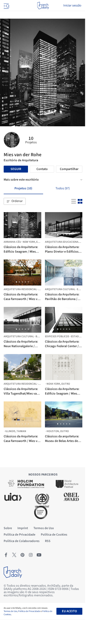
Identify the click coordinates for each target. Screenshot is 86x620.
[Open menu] (6, 5)
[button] (15, 201)
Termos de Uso (10, 611)
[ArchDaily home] (43, 5)
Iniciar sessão (72, 5)
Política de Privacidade (29, 611)
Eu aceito (69, 611)
